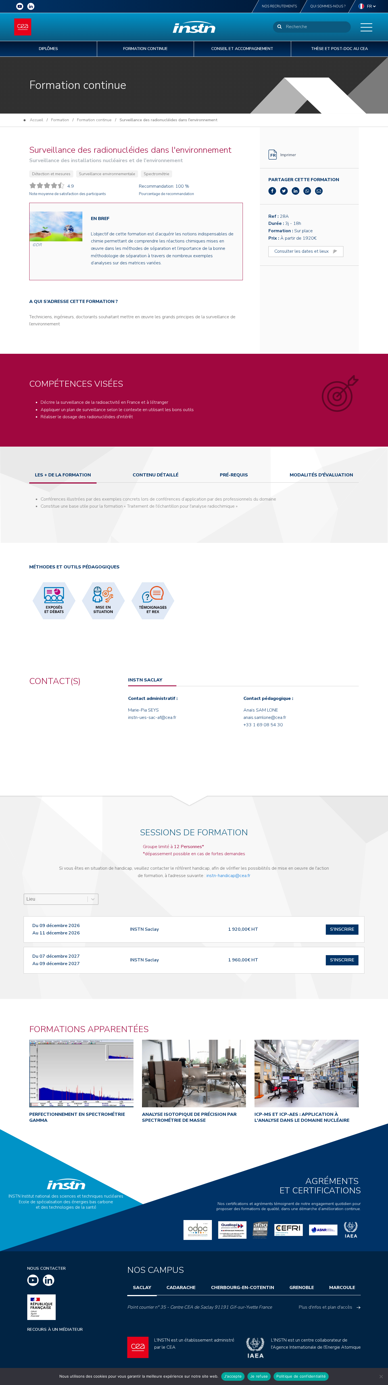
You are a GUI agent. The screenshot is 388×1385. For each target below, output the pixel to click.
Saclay (142, 1287)
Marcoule (342, 1287)
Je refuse (259, 1376)
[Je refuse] (381, 1376)
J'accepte (233, 1376)
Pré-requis (234, 475)
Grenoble (301, 1287)
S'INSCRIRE (342, 929)
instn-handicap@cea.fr (228, 876)
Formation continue (94, 120)
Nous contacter (46, 1268)
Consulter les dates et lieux (301, 251)
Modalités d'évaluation (321, 475)
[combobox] (55, 899)
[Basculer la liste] (93, 899)
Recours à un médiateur (55, 1329)
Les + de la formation (63, 475)
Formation (60, 120)
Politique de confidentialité (301, 1376)
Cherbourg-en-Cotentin (242, 1287)
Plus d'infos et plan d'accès (325, 1307)
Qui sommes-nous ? (327, 6)
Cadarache (180, 1287)
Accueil (36, 120)
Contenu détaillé (155, 475)
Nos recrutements (279, 6)
